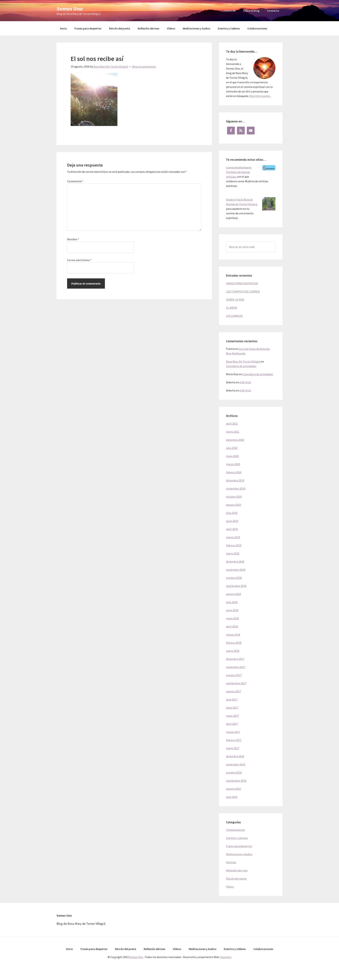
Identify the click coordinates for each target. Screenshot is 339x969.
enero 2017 (232, 748)
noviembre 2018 (235, 569)
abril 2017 (232, 724)
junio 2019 (232, 521)
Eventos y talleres (237, 838)
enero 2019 (232, 553)
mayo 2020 (232, 456)
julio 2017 (231, 699)
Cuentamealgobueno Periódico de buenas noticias (239, 172)
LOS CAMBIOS (234, 316)
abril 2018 (232, 626)
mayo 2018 (232, 618)
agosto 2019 (233, 504)
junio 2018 (232, 610)
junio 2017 (232, 707)
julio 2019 (231, 513)
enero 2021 (232, 431)
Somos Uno (69, 8)
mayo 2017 (232, 715)
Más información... (260, 96)
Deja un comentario (144, 66)
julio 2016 (231, 797)
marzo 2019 (233, 537)
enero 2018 (232, 651)
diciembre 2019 (235, 480)
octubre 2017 (234, 675)
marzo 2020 (233, 464)
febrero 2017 (233, 740)
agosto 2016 (233, 788)
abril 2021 (232, 423)
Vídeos (230, 886)
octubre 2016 (234, 772)
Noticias (231, 862)
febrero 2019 (233, 545)
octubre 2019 (234, 496)
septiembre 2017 (236, 683)
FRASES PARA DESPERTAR (242, 283)
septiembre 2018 (236, 586)
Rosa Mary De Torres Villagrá (243, 361)
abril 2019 (232, 529)
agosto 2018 (233, 594)
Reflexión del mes (237, 870)
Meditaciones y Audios (239, 854)
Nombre (73, 239)
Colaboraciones (235, 830)
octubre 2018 (234, 577)
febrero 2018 (233, 642)
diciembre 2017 (235, 659)
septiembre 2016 (236, 780)
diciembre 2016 (235, 756)
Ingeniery (225, 957)
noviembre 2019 (235, 488)
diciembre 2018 (235, 561)
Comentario (75, 181)
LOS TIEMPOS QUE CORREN (243, 291)
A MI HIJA (245, 382)
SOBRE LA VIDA (235, 299)
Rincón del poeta (236, 878)
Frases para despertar (239, 846)
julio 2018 (231, 602)
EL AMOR (231, 307)
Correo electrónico (79, 260)
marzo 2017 (233, 732)
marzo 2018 (233, 634)
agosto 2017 (233, 691)
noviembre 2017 (235, 667)
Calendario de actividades (241, 366)
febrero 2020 (233, 472)
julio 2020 (231, 448)
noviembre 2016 (235, 764)
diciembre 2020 (235, 440)
